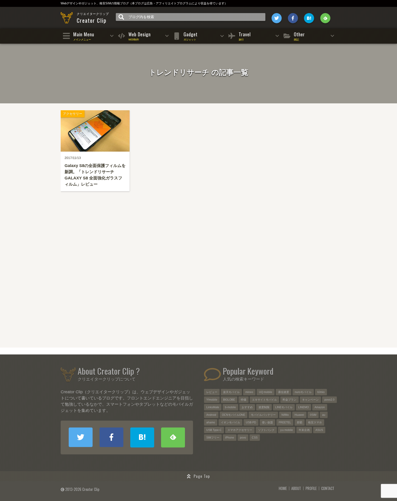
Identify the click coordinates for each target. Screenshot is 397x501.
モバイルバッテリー (263, 414)
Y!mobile (211, 399)
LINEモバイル (283, 407)
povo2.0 (329, 399)
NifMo (285, 414)
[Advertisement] (198, 279)
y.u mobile (286, 430)
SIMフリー (212, 437)
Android (211, 414)
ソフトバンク (266, 430)
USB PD (251, 422)
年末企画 (304, 430)
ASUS (319, 430)
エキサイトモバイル (264, 399)
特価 (243, 399)
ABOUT (296, 488)
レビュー (211, 392)
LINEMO (303, 407)
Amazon (320, 407)
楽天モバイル (231, 392)
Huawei (299, 414)
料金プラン (289, 399)
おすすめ (247, 407)
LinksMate (212, 407)
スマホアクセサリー (239, 430)
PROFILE (311, 488)
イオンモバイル (230, 422)
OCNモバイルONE (233, 414)
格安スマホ (315, 422)
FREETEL (285, 422)
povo (243, 437)
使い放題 (267, 422)
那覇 (299, 422)
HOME (283, 488)
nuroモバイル (303, 392)
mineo (249, 392)
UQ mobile (265, 392)
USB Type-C (214, 430)
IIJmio (321, 392)
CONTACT (327, 488)
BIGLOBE (229, 399)
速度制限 (263, 407)
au (323, 414)
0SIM (313, 414)
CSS (255, 437)
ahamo (210, 422)
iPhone (229, 437)
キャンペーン (310, 399)
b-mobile (230, 407)
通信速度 (283, 392)
